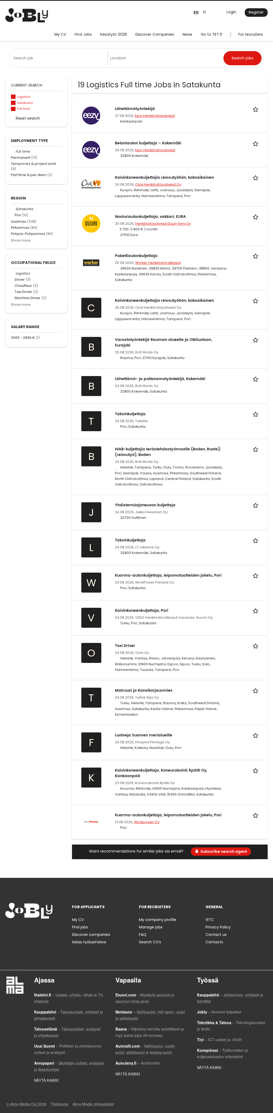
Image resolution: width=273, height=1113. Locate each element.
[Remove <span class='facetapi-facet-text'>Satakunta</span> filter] (13, 103)
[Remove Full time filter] (13, 151)
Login (231, 12)
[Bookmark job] (256, 109)
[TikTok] (35, 929)
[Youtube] (43, 929)
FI (204, 12)
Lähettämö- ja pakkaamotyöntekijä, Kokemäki (160, 379)
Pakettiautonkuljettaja (136, 256)
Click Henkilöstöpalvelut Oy (158, 184)
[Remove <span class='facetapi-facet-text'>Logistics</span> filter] (13, 97)
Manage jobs (151, 927)
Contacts (214, 942)
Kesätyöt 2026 (113, 34)
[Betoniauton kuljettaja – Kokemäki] (91, 149)
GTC (210, 919)
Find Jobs (83, 34)
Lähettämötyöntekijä (135, 109)
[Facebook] (9, 929)
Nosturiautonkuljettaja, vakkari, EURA (150, 217)
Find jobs (80, 927)
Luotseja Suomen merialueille (143, 735)
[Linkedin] (27, 929)
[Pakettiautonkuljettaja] (91, 262)
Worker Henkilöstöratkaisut (158, 262)
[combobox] (59, 58)
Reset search (28, 118)
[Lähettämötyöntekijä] (91, 115)
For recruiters (250, 34)
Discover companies (91, 934)
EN (196, 12)
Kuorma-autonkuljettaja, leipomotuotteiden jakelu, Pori (168, 575)
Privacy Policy (218, 927)
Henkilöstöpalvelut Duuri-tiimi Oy (163, 223)
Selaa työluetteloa (89, 942)
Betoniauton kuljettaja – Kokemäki (148, 143)
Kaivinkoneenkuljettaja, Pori (141, 611)
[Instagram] (18, 929)
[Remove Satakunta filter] (13, 209)
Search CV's (150, 942)
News (187, 34)
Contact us (216, 934)
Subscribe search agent (223, 852)
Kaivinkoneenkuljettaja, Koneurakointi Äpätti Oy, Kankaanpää (161, 773)
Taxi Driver (125, 646)
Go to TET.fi (211, 34)
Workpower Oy (146, 822)
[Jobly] (26, 15)
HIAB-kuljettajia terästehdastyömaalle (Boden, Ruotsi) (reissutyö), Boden (167, 452)
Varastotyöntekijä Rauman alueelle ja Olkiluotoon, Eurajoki (163, 342)
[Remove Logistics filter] (13, 273)
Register (256, 12)
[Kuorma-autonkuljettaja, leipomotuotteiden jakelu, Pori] (91, 821)
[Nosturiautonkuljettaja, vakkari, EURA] (91, 223)
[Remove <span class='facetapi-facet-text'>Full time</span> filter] (13, 109)
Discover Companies (154, 34)
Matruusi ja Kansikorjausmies (143, 690)
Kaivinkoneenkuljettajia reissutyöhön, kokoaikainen (164, 177)
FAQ (142, 934)
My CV (60, 34)
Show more (21, 240)
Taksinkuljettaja (130, 414)
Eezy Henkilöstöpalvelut (155, 115)
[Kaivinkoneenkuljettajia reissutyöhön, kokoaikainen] (91, 183)
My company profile (157, 919)
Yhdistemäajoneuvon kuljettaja (145, 505)
